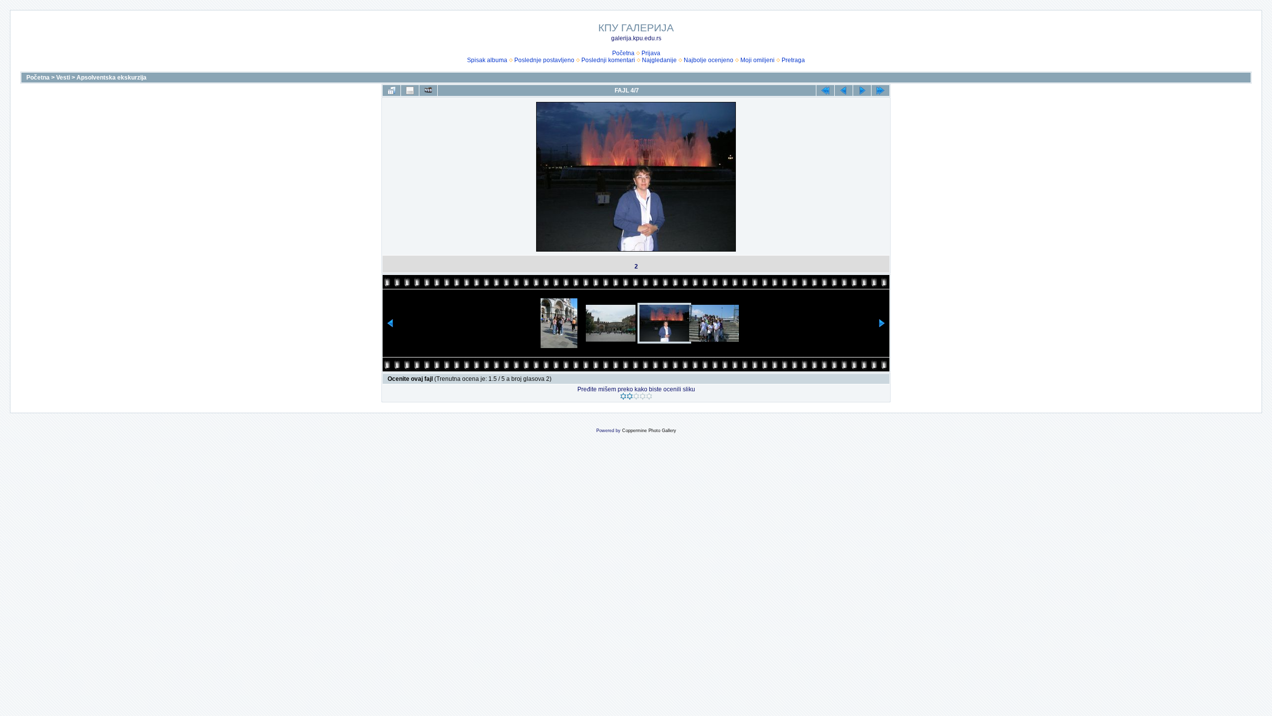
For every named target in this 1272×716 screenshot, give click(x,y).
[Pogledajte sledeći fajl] (862, 90)
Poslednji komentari (608, 60)
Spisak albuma (487, 60)
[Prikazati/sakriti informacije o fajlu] (410, 90)
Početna (623, 53)
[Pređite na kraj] (880, 90)
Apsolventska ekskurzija (112, 77)
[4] (642, 396)
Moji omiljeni (757, 60)
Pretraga (793, 60)
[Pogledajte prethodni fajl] (844, 90)
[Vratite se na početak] (825, 90)
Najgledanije (659, 60)
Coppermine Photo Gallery (649, 430)
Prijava (650, 53)
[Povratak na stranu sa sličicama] (391, 90)
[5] (649, 396)
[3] (636, 396)
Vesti (63, 77)
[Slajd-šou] (428, 90)
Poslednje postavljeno (544, 60)
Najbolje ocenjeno (708, 60)
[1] (623, 396)
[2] (630, 396)
